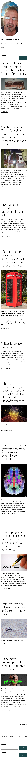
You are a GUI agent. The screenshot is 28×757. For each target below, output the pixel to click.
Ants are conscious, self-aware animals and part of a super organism (13, 609)
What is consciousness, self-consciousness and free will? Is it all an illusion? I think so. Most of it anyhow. (13, 392)
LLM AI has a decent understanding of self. (12, 210)
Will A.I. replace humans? (11, 345)
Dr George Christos (10, 39)
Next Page (23, 724)
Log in (3, 47)
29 (6, 724)
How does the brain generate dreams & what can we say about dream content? (13, 452)
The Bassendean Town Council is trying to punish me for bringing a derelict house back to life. (13, 135)
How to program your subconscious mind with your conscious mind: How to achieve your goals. (13, 541)
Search (3, 55)
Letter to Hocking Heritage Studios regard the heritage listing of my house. (13, 68)
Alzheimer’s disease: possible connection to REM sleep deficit (13, 664)
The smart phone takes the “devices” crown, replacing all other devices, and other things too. (13, 258)
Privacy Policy (23, 736)
